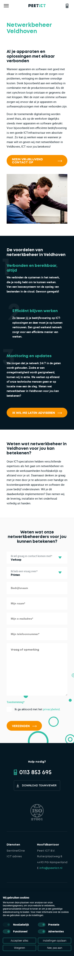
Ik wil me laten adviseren (33, 413)
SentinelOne (16, 851)
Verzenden (21, 726)
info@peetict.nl (50, 868)
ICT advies (14, 856)
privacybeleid (51, 709)
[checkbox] (6, 925)
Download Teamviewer (39, 785)
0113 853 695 (35, 772)
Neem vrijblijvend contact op (27, 161)
